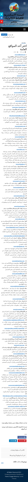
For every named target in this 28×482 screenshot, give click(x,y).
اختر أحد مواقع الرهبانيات (16, 450)
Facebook (21, 437)
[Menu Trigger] (24, 3)
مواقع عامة (24, 42)
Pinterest (21, 440)
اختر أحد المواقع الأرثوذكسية (18, 455)
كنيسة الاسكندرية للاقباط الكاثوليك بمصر (14, 18)
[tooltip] (1, 14)
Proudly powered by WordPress (14, 474)
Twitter (12, 437)
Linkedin (12, 440)
